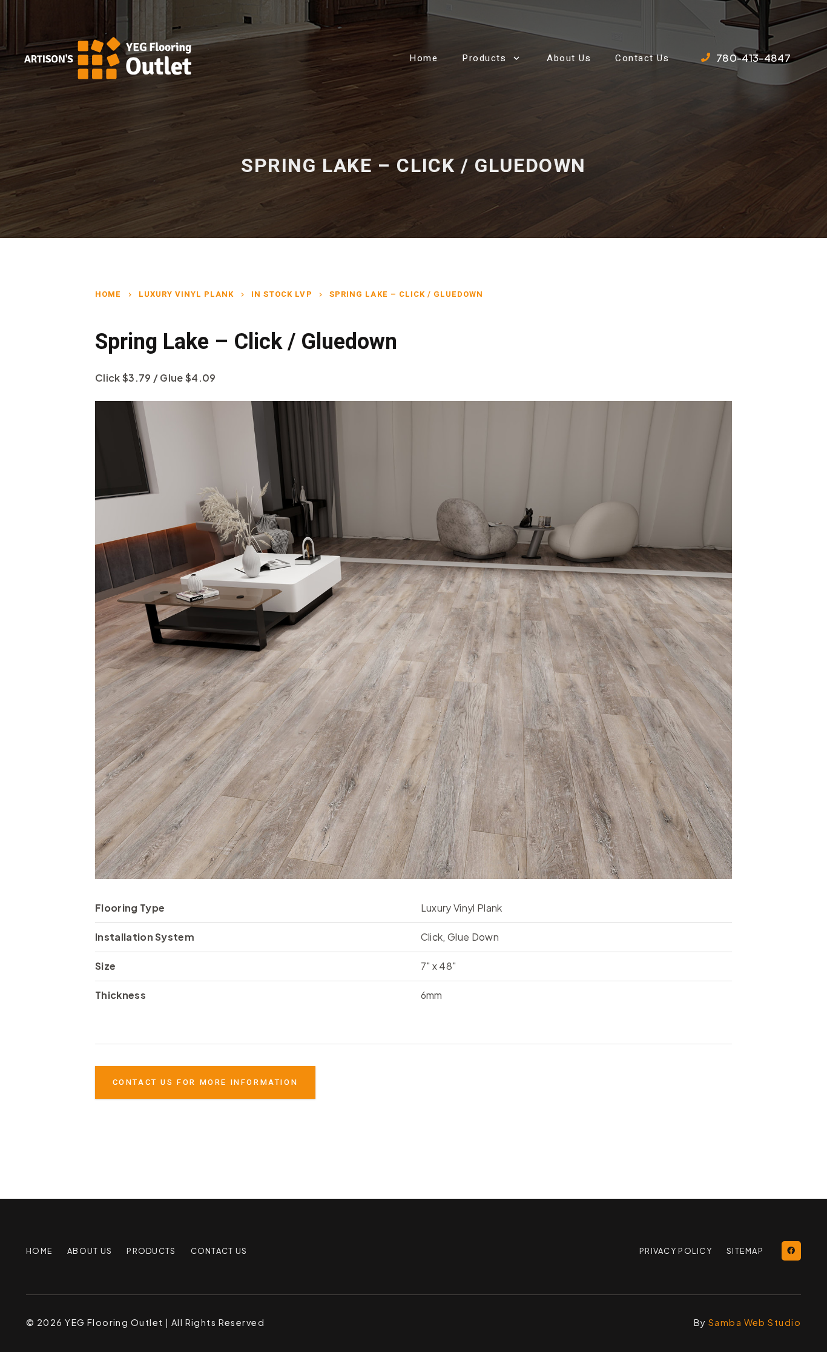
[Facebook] (791, 1251)
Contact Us (219, 1251)
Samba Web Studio (754, 1322)
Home (108, 294)
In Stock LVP (281, 294)
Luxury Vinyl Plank (186, 294)
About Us (89, 1251)
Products (151, 1251)
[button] (517, 58)
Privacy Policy (675, 1251)
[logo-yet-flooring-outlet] (107, 58)
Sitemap (745, 1251)
